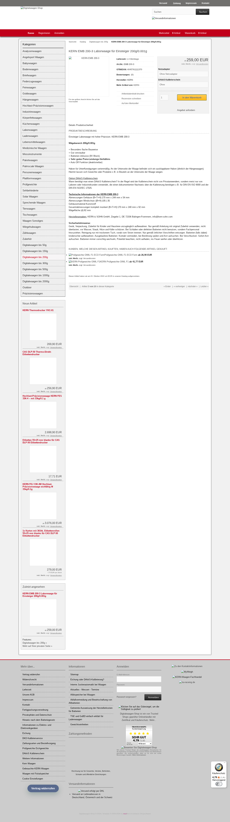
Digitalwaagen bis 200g (35, 257)
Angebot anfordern (186, 110)
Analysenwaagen (32, 51)
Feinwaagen (29, 87)
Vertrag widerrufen (31, 674)
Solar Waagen (30, 196)
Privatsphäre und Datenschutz (37, 715)
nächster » (193, 286)
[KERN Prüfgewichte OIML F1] (84, 261)
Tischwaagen (30, 214)
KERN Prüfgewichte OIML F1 (114, 261)
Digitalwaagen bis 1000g (36, 275)
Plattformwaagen (32, 178)
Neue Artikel (30, 303)
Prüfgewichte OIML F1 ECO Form (120, 255)
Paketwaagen (30, 160)
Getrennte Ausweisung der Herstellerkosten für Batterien (90, 709)
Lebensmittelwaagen (34, 142)
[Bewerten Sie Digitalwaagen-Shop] (139, 747)
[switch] (219, 784)
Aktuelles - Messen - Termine (84, 689)
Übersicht (74, 286)
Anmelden (59, 33)
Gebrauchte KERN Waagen (35, 768)
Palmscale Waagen (33, 166)
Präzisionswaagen (33, 293)
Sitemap (74, 674)
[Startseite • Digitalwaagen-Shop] (43, 8)
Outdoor (27, 287)
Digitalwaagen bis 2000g (36, 281)
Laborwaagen (30, 129)
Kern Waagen (29, 763)
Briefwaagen (29, 75)
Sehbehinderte (30, 190)
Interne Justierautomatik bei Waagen (88, 684)
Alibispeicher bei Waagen (82, 694)
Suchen (202, 12)
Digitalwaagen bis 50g (34, 245)
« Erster (167, 286)
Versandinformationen (32, 684)
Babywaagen (30, 63)
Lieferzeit (26, 689)
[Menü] (225, 763)
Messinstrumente (32, 154)
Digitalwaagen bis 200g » (35, 643)
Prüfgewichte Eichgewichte (35, 748)
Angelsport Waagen (33, 57)
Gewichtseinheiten (79, 724)
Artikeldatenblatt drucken (133, 94)
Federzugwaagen (32, 81)
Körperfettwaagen (32, 117)
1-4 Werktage (133, 59)
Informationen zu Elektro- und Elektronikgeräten (36, 726)
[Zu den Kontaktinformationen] (187, 666)
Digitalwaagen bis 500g (35, 269)
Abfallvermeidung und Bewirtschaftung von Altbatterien (90, 701)
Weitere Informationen (33, 758)
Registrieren (44, 33)
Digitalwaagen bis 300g (35, 263)
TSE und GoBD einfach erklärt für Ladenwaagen (86, 718)
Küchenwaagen (31, 123)
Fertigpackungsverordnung (35, 710)
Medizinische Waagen (35, 148)
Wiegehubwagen (32, 226)
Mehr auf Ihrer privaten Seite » (37, 646)
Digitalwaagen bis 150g (35, 251)
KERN (136, 85)
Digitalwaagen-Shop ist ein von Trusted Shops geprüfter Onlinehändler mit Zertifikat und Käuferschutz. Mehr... (139, 716)
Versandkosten (202, 64)
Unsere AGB (28, 694)
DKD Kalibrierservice (32, 738)
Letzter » (204, 286)
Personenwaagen (32, 172)
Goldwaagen (29, 93)
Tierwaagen (29, 208)
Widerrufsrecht (29, 679)
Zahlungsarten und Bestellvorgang (39, 743)
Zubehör (27, 238)
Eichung (26, 733)
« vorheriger (179, 286)
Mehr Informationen (139, 755)
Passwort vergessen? (126, 697)
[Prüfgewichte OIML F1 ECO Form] (86, 255)
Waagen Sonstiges (33, 220)
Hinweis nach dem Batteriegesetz (38, 720)
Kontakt (26, 705)
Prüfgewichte (30, 184)
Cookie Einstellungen (32, 778)
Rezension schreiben (131, 98)
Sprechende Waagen (34, 202)
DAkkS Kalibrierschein (33, 753)
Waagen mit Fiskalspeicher (35, 773)
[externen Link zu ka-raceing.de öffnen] (187, 682)
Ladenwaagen (30, 135)
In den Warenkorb (191, 97)
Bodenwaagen (30, 69)
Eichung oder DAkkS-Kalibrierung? (87, 679)
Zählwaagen (29, 232)
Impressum (27, 699)
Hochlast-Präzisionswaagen (38, 105)
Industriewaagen (32, 111)
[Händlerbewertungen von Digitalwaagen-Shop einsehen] (139, 745)
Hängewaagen (30, 99)
